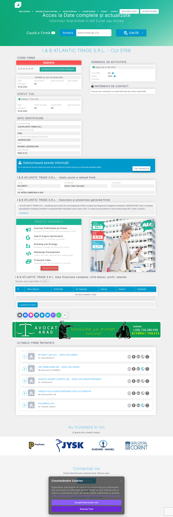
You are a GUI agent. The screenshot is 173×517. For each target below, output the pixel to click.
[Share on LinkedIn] (36, 315)
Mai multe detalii (50, 268)
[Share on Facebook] (25, 315)
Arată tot (24, 213)
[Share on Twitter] (47, 315)
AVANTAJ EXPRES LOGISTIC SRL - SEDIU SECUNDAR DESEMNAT (70, 379)
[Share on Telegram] (42, 315)
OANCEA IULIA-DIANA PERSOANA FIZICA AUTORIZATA (64, 391)
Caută (133, 32)
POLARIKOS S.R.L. (46, 403)
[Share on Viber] (53, 315)
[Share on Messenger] (30, 315)
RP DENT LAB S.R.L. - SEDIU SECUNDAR (57, 354)
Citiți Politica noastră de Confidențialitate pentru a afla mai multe (86, 495)
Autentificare (149, 11)
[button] (18, 445)
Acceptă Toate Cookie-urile (86, 502)
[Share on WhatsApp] (58, 315)
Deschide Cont (129, 11)
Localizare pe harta (28, 305)
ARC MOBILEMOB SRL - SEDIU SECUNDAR (58, 367)
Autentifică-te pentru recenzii (58, 69)
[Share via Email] (19, 315)
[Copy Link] (64, 315)
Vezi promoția (141, 169)
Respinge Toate (86, 509)
